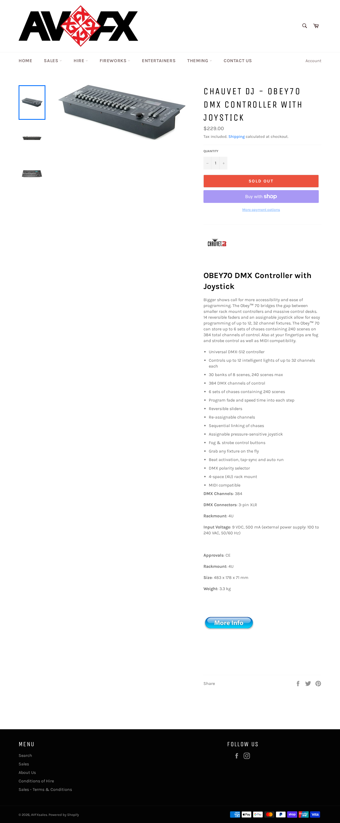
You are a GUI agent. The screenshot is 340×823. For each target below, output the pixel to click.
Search (25, 755)
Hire (80, 60)
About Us (27, 772)
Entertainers (159, 60)
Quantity (210, 151)
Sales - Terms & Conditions (45, 789)
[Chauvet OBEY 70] (230, 648)
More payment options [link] (261, 209)
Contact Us (238, 60)
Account (313, 60)
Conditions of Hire (36, 780)
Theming (198, 60)
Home (25, 60)
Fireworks (114, 60)
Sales (52, 60)
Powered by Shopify (64, 815)
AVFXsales (39, 815)
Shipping (236, 136)
